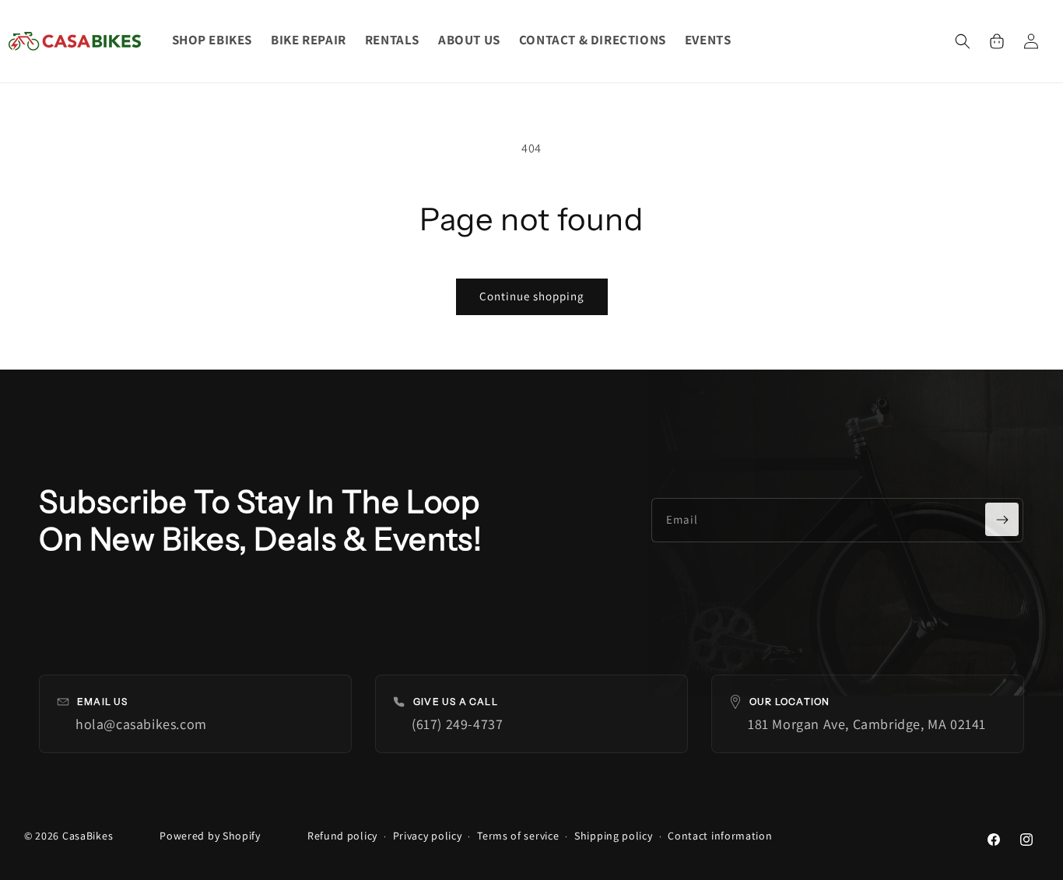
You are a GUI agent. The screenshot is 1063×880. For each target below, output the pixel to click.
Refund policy (342, 836)
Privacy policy (427, 836)
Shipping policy (613, 836)
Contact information (720, 836)
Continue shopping (531, 296)
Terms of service (518, 836)
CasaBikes (87, 836)
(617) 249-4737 (457, 724)
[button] (962, 41)
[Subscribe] (1002, 519)
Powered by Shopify (210, 836)
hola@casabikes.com (141, 724)
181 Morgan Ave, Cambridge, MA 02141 (867, 724)
